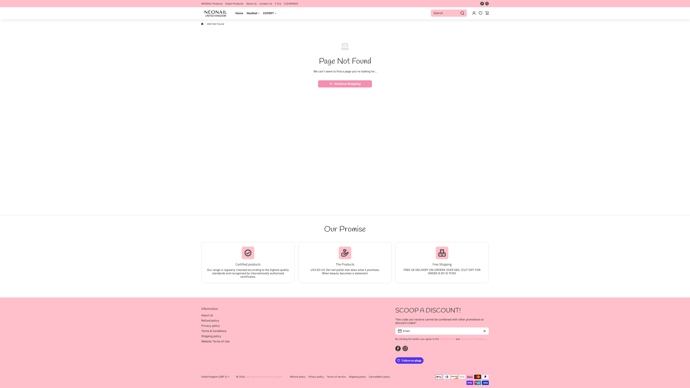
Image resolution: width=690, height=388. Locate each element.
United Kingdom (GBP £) (214, 376)
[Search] (462, 13)
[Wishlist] (480, 13)
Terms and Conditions (473, 339)
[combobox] (449, 13)
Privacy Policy (447, 339)
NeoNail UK (252, 376)
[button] (487, 13)
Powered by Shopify (271, 376)
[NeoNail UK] (215, 13)
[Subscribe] (484, 331)
